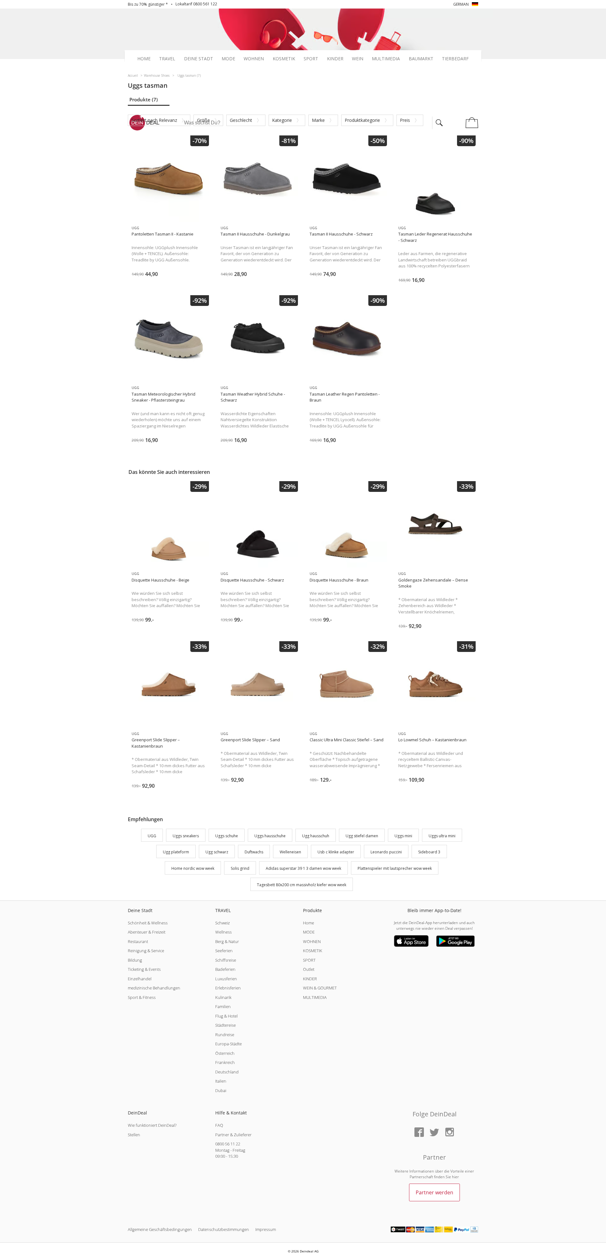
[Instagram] (449, 1132)
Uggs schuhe (226, 836)
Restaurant (138, 941)
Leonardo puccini (386, 852)
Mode (228, 59)
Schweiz (222, 923)
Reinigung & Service (146, 950)
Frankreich (225, 1062)
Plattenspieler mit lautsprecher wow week (395, 868)
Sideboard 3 (429, 852)
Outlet (308, 969)
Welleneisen (290, 852)
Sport (311, 59)
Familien (223, 1006)
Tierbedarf (455, 59)
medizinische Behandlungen (154, 988)
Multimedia (386, 59)
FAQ (219, 1125)
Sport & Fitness (142, 997)
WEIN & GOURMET (320, 988)
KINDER (310, 979)
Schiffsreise (225, 960)
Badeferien (225, 969)
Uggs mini (403, 836)
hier (455, 1176)
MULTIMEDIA (315, 997)
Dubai (220, 1090)
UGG (152, 836)
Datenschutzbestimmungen (223, 1229)
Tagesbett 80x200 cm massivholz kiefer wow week (301, 884)
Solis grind (240, 868)
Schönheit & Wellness (148, 923)
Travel (167, 59)
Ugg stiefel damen (362, 836)
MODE (309, 932)
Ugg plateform (176, 852)
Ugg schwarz (216, 852)
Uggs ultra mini (442, 836)
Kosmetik (284, 59)
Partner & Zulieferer (233, 1135)
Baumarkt (421, 59)
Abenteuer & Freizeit (146, 932)
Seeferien (224, 950)
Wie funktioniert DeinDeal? (152, 1125)
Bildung (135, 960)
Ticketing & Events (144, 969)
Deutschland (227, 1072)
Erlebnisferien (228, 988)
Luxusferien (226, 979)
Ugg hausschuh (315, 836)
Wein (357, 59)
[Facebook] (419, 1132)
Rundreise (224, 1034)
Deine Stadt (198, 59)
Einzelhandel (140, 979)
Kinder (335, 59)
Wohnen (254, 59)
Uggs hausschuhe (270, 836)
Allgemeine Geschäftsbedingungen (160, 1229)
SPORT (309, 960)
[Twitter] (434, 1132)
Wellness (223, 932)
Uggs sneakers (186, 836)
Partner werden (434, 1192)
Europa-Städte (228, 1044)
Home (144, 59)
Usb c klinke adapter (336, 852)
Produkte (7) (143, 99)
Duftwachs (254, 852)
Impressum (265, 1229)
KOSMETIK (312, 950)
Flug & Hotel (226, 1016)
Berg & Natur (227, 941)
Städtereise (225, 1025)
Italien (220, 1081)
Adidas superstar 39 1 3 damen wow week (303, 868)
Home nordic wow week (192, 868)
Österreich (225, 1053)
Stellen (134, 1135)
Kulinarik (223, 997)
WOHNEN (312, 941)
